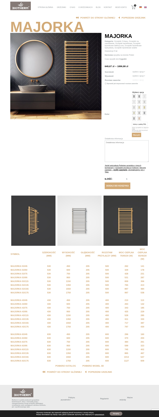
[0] (133, 9)
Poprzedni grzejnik (133, 18)
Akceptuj (116, 414)
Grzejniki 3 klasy (121, 41)
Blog (98, 7)
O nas (72, 7)
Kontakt (108, 7)
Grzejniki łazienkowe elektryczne (122, 44)
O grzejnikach (85, 7)
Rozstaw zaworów (112, 80)
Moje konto (121, 7)
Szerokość (109, 72)
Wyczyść (136, 135)
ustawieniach (99, 415)
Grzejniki (61, 7)
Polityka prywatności (68, 399)
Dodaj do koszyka (117, 186)
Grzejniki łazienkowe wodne (126, 48)
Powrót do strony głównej (97, 18)
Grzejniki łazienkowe (123, 43)
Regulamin (104, 399)
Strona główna (45, 7)
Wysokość (109, 76)
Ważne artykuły (126, 399)
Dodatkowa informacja (114, 139)
